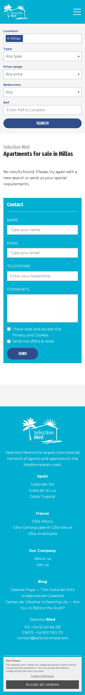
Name (12, 220)
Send (22, 353)
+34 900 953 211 (49, 632)
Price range (12, 66)
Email (13, 243)
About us (42, 558)
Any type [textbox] (14, 56)
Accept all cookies (42, 684)
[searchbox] (25, 39)
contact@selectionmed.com (42, 638)
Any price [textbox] (14, 74)
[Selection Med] (15, 12)
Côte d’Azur (42, 521)
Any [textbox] (9, 92)
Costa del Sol (42, 484)
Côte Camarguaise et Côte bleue (42, 527)
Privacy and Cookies (30, 335)
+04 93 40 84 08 (46, 627)
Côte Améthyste (42, 534)
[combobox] (42, 38)
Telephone (19, 266)
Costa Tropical (42, 496)
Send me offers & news (33, 341)
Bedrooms (12, 84)
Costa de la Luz (42, 490)
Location (10, 31)
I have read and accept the (36, 332)
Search (42, 123)
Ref (6, 102)
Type (7, 49)
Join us (42, 565)
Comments (18, 289)
